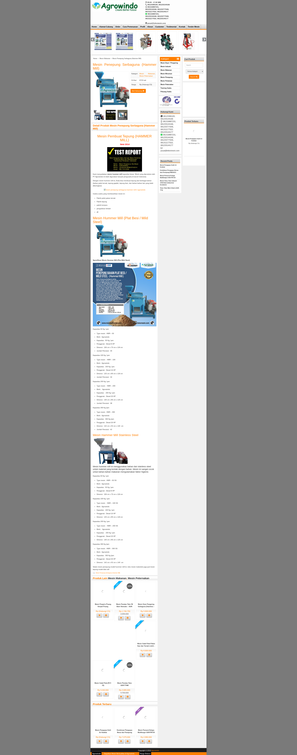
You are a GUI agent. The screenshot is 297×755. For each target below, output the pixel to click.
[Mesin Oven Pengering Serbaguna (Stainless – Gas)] (145, 591)
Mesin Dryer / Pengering (169, 63)
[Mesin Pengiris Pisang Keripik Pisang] (102, 591)
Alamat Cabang (106, 27)
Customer (159, 27)
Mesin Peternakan (146, 76)
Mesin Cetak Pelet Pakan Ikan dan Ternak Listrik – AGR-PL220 (146, 646)
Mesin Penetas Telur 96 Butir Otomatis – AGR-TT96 (124, 606)
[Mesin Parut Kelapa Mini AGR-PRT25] (124, 41)
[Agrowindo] (115, 6)
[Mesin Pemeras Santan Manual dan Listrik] (145, 41)
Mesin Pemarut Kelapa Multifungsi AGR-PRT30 (168, 176)
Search (193, 77)
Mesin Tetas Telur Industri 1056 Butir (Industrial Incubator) (168, 183)
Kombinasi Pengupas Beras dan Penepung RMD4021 (124, 732)
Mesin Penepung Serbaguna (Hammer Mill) (108, 573)
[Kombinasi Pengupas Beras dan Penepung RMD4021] (124, 717)
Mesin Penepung (167, 77)
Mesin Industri (166, 66)
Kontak (182, 27)
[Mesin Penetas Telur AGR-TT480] (124, 670)
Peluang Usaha (166, 92)
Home (94, 27)
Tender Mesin (194, 27)
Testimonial (171, 27)
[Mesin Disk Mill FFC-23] (167, 41)
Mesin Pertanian (166, 81)
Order (117, 27)
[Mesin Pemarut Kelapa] (188, 41)
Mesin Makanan (105, 58)
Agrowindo (155, 750)
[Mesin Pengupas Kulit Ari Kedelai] (102, 717)
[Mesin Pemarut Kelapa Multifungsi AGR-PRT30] (103, 41)
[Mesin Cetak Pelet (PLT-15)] (102, 670)
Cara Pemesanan (130, 27)
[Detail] (106, 616)
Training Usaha (166, 88)
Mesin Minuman (166, 74)
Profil (142, 27)
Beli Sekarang (137, 91)
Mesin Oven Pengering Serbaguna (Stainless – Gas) (146, 606)
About (150, 27)
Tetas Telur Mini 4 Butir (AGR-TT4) (169, 189)
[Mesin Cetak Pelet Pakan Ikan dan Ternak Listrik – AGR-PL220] (146, 631)
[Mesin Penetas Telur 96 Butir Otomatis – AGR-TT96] (124, 591)
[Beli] (99, 616)
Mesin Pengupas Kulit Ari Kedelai (168, 166)
